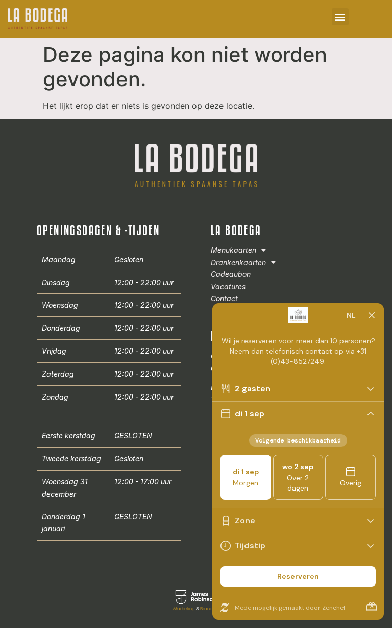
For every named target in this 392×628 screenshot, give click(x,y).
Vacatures (228, 286)
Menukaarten (233, 250)
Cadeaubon (231, 274)
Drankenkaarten (238, 262)
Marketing (184, 608)
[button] (340, 16)
